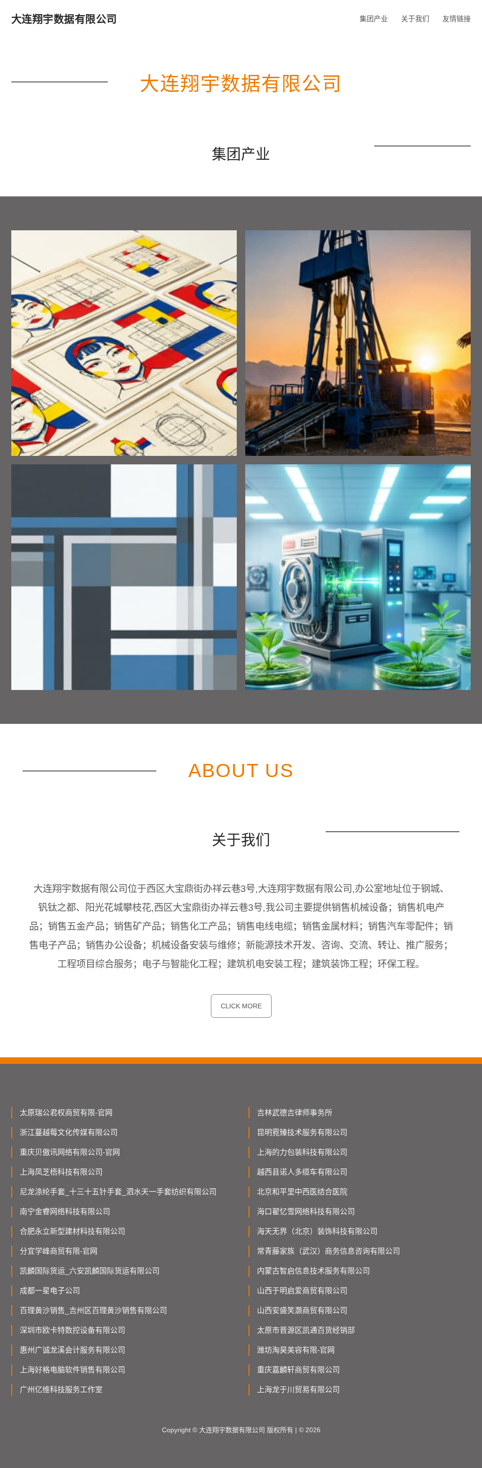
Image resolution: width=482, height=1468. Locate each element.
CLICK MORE (241, 1006)
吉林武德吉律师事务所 (294, 1113)
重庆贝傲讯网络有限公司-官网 (70, 1152)
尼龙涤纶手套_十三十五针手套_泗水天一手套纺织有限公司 (118, 1192)
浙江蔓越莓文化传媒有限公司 (69, 1132)
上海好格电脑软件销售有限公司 (72, 1370)
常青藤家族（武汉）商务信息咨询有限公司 (328, 1251)
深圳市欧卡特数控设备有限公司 (72, 1330)
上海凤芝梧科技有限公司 (61, 1172)
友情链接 (456, 19)
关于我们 (415, 19)
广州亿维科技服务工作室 (61, 1390)
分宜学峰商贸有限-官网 (58, 1251)
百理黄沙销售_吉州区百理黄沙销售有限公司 (93, 1310)
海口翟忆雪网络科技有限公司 (306, 1212)
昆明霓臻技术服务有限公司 (302, 1132)
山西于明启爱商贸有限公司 (302, 1291)
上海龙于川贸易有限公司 (298, 1390)
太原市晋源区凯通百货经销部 (306, 1330)
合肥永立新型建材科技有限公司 (72, 1231)
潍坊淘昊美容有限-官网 (296, 1350)
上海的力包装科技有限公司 (302, 1152)
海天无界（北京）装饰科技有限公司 (317, 1231)
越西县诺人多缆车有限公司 (302, 1172)
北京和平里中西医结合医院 (302, 1192)
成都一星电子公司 (50, 1291)
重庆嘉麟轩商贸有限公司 (298, 1370)
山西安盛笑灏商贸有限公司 (302, 1310)
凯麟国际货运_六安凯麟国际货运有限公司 (90, 1271)
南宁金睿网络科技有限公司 (65, 1212)
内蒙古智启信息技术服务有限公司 (313, 1271)
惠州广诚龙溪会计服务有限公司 (72, 1350)
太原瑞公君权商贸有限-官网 (66, 1113)
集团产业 (374, 19)
